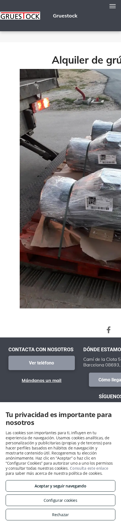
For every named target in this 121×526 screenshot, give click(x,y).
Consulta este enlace (89, 468)
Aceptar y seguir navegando (60, 486)
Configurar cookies (60, 500)
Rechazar (60, 514)
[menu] (112, 6)
